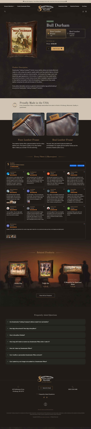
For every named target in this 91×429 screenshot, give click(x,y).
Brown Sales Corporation (45, 417)
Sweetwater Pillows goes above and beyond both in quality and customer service (74, 213)
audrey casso (53, 206)
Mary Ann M (52, 172)
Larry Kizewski (13, 172)
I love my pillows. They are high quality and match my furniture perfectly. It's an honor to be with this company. (14, 213)
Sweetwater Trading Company (17, 164)
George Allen (73, 189)
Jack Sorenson (13, 206)
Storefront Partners (74, 6)
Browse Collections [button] (8, 6)
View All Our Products (45, 295)
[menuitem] (9, 6)
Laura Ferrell (53, 189)
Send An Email (47, 388)
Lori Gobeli (32, 189)
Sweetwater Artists (62, 6)
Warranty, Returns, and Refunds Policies (45, 409)
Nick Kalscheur (13, 224)
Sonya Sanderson (14, 189)
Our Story (84, 6)
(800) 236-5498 (72, 389)
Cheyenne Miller (74, 172)
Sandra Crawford (74, 206)
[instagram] (46, 397)
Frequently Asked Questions (47, 394)
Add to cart (56, 48)
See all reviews (73, 165)
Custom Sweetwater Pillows (23, 6)
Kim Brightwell (33, 172)
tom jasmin (32, 206)
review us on (80, 165)
